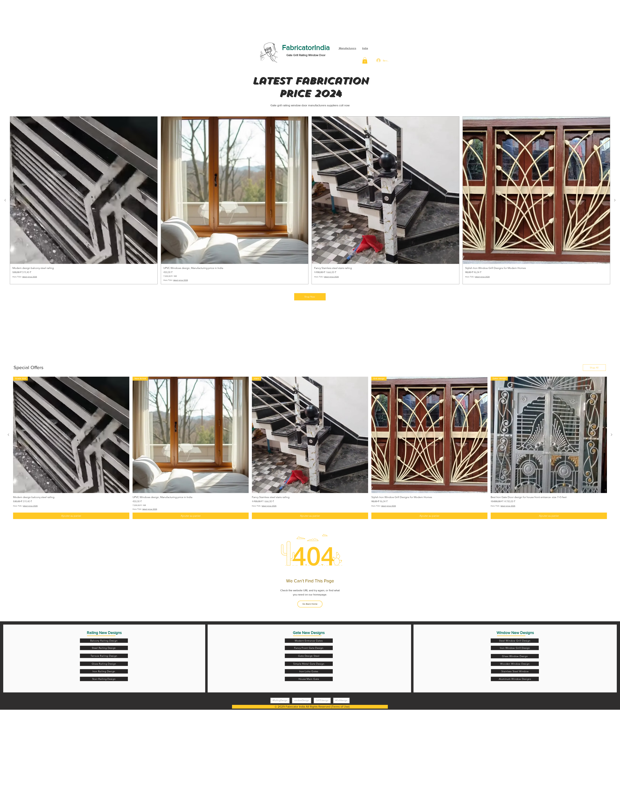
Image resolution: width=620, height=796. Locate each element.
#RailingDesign (280, 700)
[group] (310, 200)
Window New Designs (515, 632)
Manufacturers (347, 48)
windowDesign (301, 700)
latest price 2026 (29, 277)
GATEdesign (322, 700)
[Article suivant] (615, 200)
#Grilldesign (341, 700)
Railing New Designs (104, 632)
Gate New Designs (309, 632)
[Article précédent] (5, 200)
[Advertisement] (24, 20)
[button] (364, 60)
